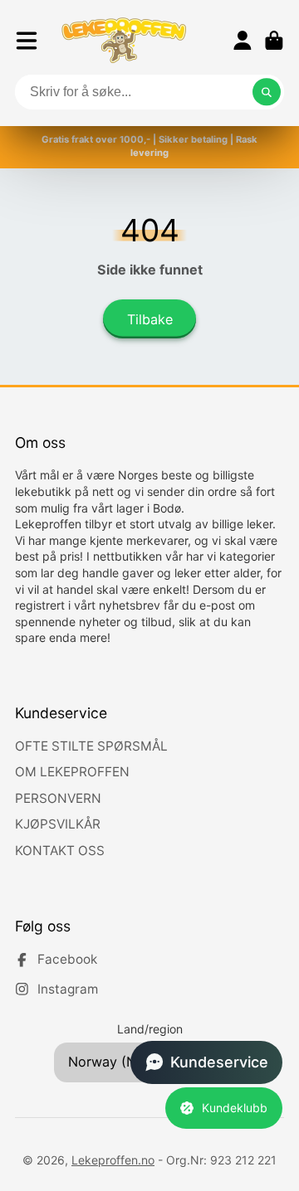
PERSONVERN (58, 798)
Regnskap (242, 41)
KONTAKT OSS (60, 850)
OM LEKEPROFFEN (72, 772)
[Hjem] (123, 40)
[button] (206, 1062)
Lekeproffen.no (112, 1160)
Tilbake (150, 319)
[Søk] (266, 92)
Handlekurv (274, 41)
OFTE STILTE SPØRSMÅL (91, 746)
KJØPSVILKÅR (57, 824)
